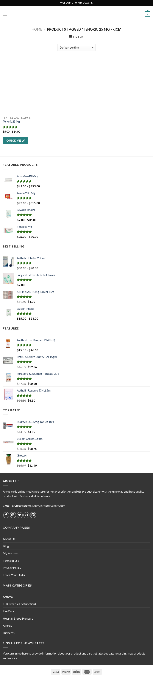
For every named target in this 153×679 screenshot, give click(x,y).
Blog (6, 546)
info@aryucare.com (52, 505)
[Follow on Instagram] (13, 515)
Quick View (15, 140)
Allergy (7, 625)
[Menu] (5, 14)
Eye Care (8, 611)
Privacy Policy (12, 567)
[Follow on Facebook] (6, 515)
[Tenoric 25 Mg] (26, 87)
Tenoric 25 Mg (11, 121)
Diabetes (9, 633)
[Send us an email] (26, 515)
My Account (11, 553)
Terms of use (11, 560)
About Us (9, 539)
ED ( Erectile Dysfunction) (19, 604)
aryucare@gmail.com (25, 505)
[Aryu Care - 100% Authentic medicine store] (76, 14)
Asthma (8, 596)
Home (37, 29)
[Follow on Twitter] (20, 515)
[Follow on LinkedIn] (33, 515)
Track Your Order (14, 575)
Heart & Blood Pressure (18, 618)
